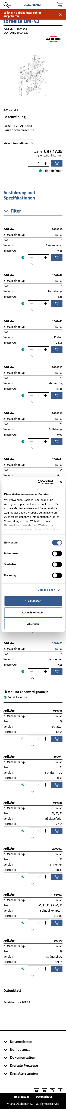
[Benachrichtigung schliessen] (60, 15)
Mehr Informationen (16, 143)
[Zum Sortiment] (7, 5)
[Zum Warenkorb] (59, 5)
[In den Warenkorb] (56, 163)
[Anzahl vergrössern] (46, 163)
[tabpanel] (33, 1003)
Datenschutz (44, 1096)
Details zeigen (46, 589)
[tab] (12, 991)
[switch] (57, 553)
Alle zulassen (33, 600)
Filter (16, 211)
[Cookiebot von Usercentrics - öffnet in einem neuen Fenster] (39, 482)
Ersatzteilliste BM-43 (17, 1002)
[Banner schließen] (60, 482)
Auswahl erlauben (33, 612)
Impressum (21, 1096)
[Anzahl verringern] (30, 163)
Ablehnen (33, 623)
